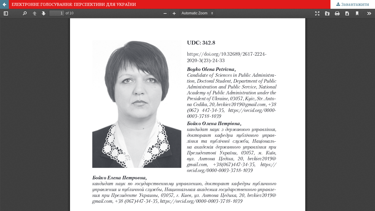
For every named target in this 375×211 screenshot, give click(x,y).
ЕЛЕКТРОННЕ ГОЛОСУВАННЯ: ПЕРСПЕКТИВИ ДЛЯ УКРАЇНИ (74, 4)
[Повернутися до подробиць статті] (4, 4)
